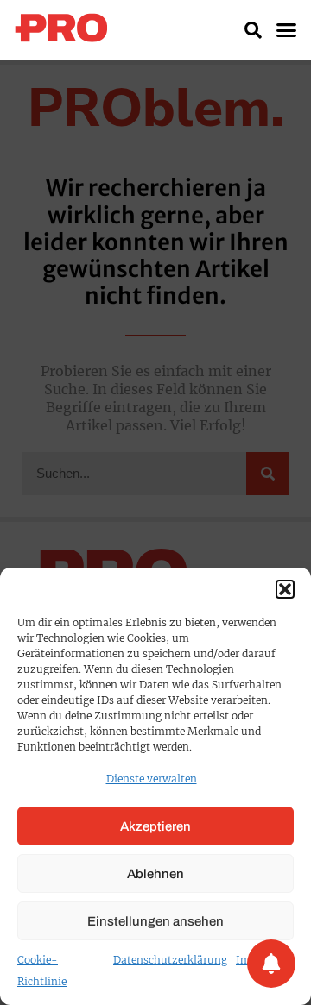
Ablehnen (155, 874)
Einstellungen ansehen (155, 921)
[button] (285, 589)
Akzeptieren (155, 826)
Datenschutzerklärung (170, 959)
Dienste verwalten (151, 778)
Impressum (265, 959)
